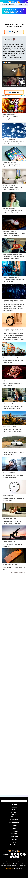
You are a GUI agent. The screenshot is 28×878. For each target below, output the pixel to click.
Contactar (20, 865)
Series (14, 810)
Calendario (14, 812)
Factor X (19, 5)
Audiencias (14, 820)
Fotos (14, 828)
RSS (25, 865)
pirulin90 (9, 40)
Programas (12, 5)
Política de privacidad (8, 863)
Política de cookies (19, 863)
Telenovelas (14, 836)
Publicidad (14, 865)
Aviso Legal (18, 862)
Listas (14, 814)
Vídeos (14, 825)
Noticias (14, 807)
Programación (14, 822)
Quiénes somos (10, 862)
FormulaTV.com (10, 868)
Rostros (14, 839)
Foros (25, 5)
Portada (14, 804)
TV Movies (14, 817)
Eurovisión (14, 833)
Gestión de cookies (6, 865)
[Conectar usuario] (26, 2)
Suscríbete (14, 845)
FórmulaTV (4, 5)
